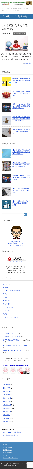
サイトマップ (7, 455)
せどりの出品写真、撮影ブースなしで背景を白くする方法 (21, 93)
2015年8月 (6, 418)
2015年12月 (7, 405)
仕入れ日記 (6, 304)
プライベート (7, 311)
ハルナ (26, 345)
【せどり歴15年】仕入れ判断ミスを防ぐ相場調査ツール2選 (21, 203)
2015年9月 (6, 415)
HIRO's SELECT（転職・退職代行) (12, 432)
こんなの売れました (19, 33)
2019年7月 (6, 391)
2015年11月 (7, 408)
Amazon (5, 287)
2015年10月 (7, 411)
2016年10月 (7, 398)
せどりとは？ (7, 284)
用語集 (5, 314)
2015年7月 (6, 421)
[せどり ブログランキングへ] (16, 260)
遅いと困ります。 (9, 333)
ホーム (5, 444)
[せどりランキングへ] (16, 373)
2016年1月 (6, 401)
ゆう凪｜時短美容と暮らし (10, 435)
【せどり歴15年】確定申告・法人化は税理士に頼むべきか (21, 190)
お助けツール (7, 300)
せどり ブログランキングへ (16, 261)
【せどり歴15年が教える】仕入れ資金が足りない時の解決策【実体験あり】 (21, 164)
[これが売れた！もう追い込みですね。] (16, 50)
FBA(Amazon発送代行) (12, 290)
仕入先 (5, 297)
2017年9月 (6, 395)
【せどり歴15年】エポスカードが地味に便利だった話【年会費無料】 (21, 152)
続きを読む (28, 63)
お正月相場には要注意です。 (12, 340)
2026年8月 (6, 384)
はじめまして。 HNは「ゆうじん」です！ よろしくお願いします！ (16, 243)
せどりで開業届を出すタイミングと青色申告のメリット (21, 131)
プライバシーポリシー (10, 458)
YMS (18, 336)
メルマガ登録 (7, 447)
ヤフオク (6, 294)
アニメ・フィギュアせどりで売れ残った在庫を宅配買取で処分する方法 (21, 118)
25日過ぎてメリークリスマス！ (13, 350)
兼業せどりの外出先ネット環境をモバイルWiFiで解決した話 (21, 80)
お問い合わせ (7, 452)
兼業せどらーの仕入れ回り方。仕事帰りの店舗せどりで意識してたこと (21, 106)
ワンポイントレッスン (10, 317)
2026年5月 (6, 388)
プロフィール (7, 450)
